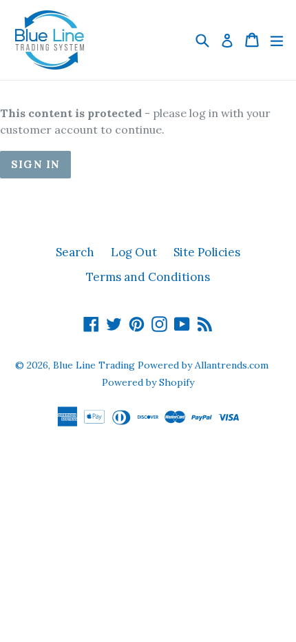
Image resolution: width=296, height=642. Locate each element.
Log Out (134, 252)
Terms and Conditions (148, 276)
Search (75, 252)
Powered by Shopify (148, 382)
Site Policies (206, 252)
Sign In (35, 164)
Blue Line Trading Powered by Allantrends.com (160, 365)
